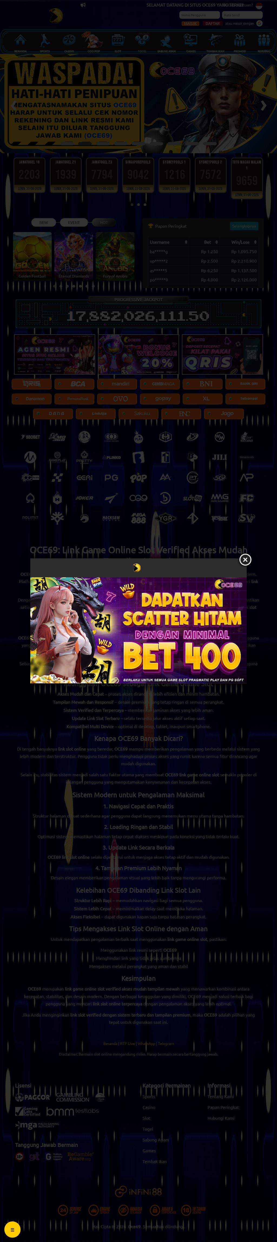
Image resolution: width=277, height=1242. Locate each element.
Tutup (245, 560)
